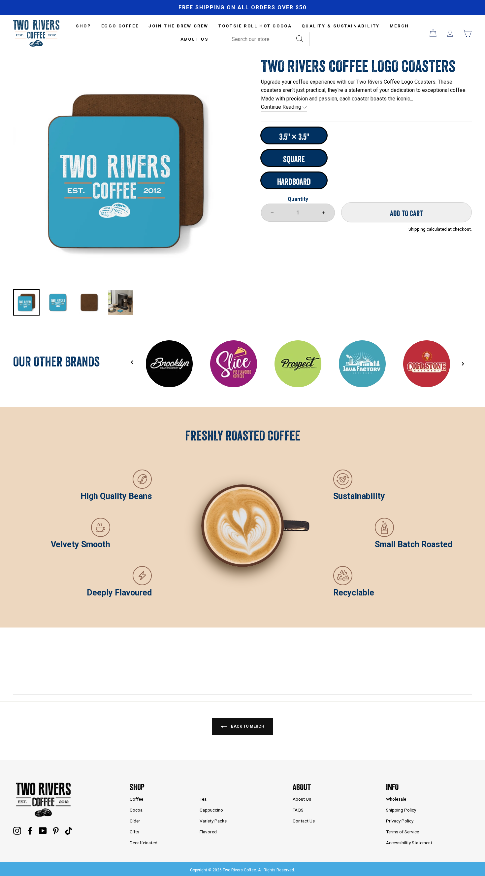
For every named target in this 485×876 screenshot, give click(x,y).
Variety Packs (213, 820)
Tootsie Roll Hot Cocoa (255, 25)
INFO (392, 786)
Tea (203, 799)
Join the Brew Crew (178, 25)
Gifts (134, 831)
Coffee (136, 799)
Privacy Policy (399, 820)
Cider (135, 820)
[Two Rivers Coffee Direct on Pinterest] (56, 830)
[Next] (463, 364)
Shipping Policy (401, 810)
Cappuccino (211, 810)
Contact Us (304, 820)
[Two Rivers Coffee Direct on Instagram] (17, 830)
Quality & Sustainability (340, 25)
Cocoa (136, 810)
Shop (137, 786)
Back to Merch (247, 726)
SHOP (83, 25)
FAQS (298, 810)
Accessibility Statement (409, 842)
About (302, 786)
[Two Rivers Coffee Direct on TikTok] (69, 830)
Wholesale (396, 799)
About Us (194, 39)
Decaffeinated (143, 842)
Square (294, 159)
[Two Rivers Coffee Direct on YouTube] (43, 830)
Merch (399, 25)
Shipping (417, 229)
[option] (242, 7)
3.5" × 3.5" (294, 136)
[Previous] (132, 362)
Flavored (208, 831)
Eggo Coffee (120, 25)
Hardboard (294, 181)
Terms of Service (402, 831)
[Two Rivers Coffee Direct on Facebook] (30, 830)
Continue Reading (282, 107)
